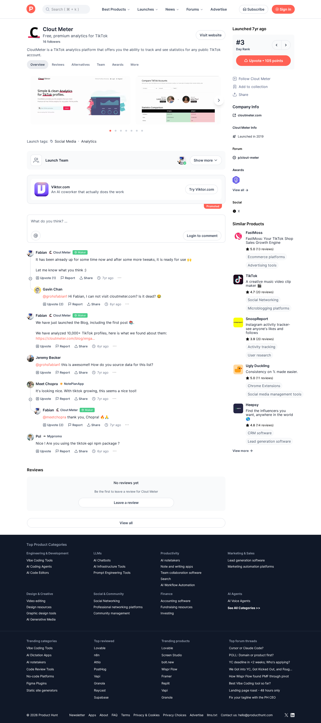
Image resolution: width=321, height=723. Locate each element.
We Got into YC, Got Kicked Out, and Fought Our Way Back (261, 669)
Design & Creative (39, 594)
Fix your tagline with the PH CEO (252, 697)
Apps (92, 715)
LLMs (98, 553)
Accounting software (175, 601)
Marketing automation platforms (251, 566)
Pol (38, 436)
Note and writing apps (177, 566)
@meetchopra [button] (54, 417)
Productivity (170, 553)
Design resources (38, 607)
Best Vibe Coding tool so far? (250, 683)
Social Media (65, 141)
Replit (165, 683)
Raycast (100, 690)
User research (259, 355)
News (170, 9)
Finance (167, 594)
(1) (48, 278)
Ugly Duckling (257, 365)
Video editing (35, 601)
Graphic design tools (41, 613)
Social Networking (263, 300)
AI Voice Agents (239, 601)
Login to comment (202, 235)
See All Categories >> (244, 608)
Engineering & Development (47, 553)
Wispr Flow (169, 669)
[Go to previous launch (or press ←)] (276, 45)
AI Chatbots (102, 560)
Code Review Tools (40, 669)
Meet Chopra (47, 384)
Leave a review (126, 502)
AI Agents (235, 594)
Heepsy (252, 404)
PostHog (100, 669)
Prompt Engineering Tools (112, 572)
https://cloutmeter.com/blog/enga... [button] (65, 338)
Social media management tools (274, 394)
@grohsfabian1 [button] (55, 296)
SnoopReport (257, 319)
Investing (167, 613)
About (103, 715)
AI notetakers (170, 560)
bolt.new (167, 662)
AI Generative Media (41, 619)
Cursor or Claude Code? (246, 648)
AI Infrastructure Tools (109, 566)
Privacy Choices (174, 715)
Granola (99, 683)
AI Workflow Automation (178, 585)
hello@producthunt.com (255, 715)
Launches (145, 9)
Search (166, 579)
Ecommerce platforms (266, 257)
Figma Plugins (36, 683)
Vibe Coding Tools (39, 560)
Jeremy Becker (48, 357)
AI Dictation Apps (38, 655)
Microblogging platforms (268, 308)
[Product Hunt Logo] (30, 9)
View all (126, 523)
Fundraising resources (176, 607)
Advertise (218, 9)
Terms (125, 715)
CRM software (260, 433)
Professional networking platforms (118, 607)
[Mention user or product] (36, 235)
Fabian (41, 252)
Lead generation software (269, 441)
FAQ (115, 715)
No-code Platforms (40, 676)
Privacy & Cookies (146, 715)
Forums (192, 9)
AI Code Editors (37, 572)
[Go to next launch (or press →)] (286, 45)
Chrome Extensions (264, 386)
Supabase (101, 697)
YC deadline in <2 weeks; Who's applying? (259, 662)
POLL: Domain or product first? (251, 655)
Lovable (99, 648)
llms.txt (212, 715)
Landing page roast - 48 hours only (254, 690)
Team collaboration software (181, 572)
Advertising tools (262, 265)
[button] (134, 64)
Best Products (114, 9)
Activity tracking (261, 347)
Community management (112, 613)
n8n (96, 655)
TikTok (251, 276)
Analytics (88, 141)
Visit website (211, 35)
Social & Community (109, 594)
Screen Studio (171, 655)
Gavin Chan (52, 289)
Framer (166, 676)
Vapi (97, 676)
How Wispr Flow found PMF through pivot (259, 676)
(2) (55, 304)
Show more (203, 160)
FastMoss (254, 232)
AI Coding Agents (39, 566)
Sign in (285, 9)
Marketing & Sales (241, 553)
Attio (97, 662)
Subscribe (255, 9)
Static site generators (41, 690)
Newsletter (77, 715)
